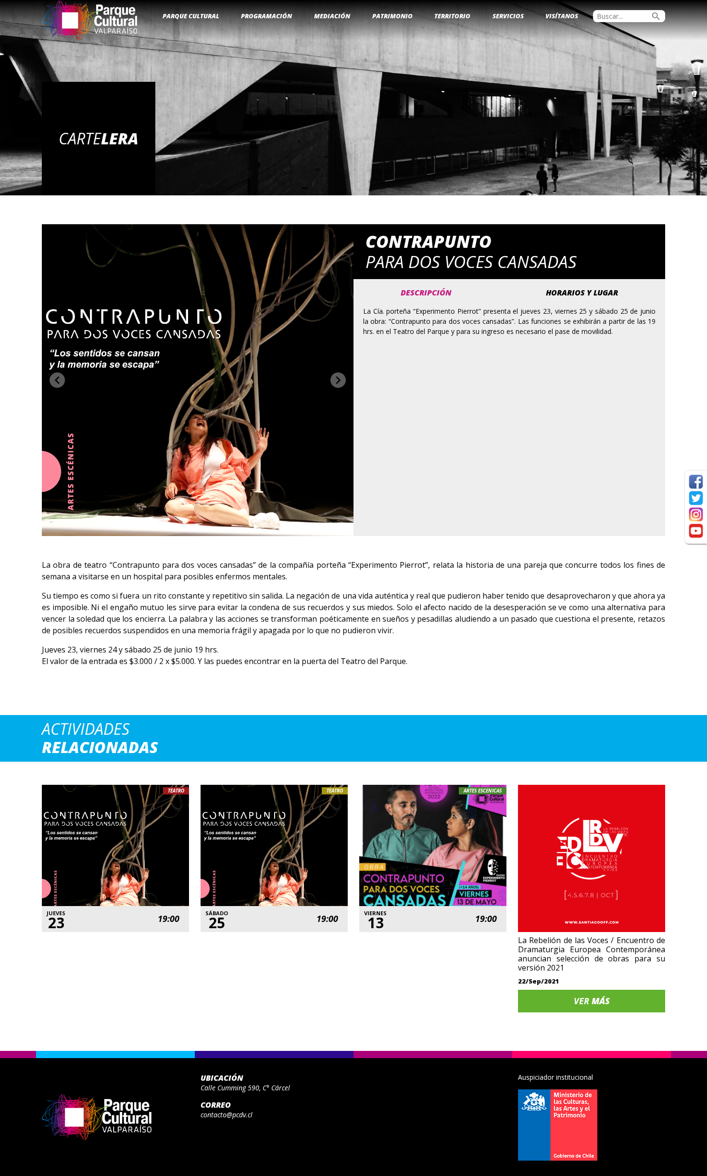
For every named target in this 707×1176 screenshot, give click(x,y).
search (656, 16)
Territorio (452, 16)
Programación (266, 16)
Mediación (332, 16)
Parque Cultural (191, 16)
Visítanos (561, 16)
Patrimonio (392, 16)
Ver (592, 1001)
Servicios (508, 16)
